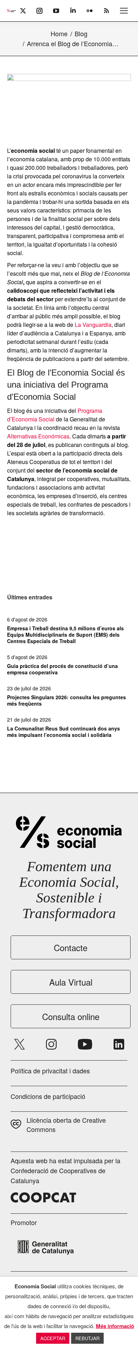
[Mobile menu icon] (124, 11)
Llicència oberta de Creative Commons (66, 1124)
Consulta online (70, 1016)
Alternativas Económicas (38, 436)
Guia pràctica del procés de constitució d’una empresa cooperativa (62, 669)
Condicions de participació (48, 1096)
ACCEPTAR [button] (52, 1338)
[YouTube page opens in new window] (85, 1044)
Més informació (115, 1326)
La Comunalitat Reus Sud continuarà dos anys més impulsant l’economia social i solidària (63, 731)
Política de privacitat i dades (50, 1070)
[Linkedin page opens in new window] (119, 1044)
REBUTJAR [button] (87, 1338)
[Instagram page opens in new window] (51, 1044)
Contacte (70, 947)
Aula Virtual (70, 982)
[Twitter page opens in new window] (19, 1044)
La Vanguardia (93, 324)
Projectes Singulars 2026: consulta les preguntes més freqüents (66, 700)
